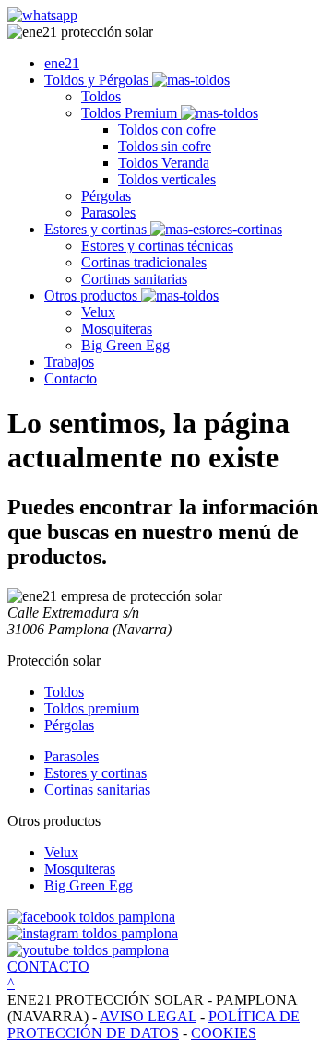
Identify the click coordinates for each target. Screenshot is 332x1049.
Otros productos (92, 295)
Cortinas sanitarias (134, 279)
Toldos (101, 96)
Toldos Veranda (163, 163)
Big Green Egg (125, 345)
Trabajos (69, 362)
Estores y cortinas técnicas (157, 245)
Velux (98, 312)
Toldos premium (91, 708)
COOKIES (223, 1033)
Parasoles (108, 212)
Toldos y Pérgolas (98, 80)
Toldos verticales (167, 179)
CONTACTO (48, 966)
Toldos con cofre (167, 129)
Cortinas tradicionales (144, 262)
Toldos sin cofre (164, 146)
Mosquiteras (116, 328)
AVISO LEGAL (148, 1016)
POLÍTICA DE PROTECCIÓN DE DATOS (153, 1024)
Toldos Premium (131, 113)
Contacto (70, 378)
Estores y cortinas (97, 229)
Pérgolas (106, 196)
